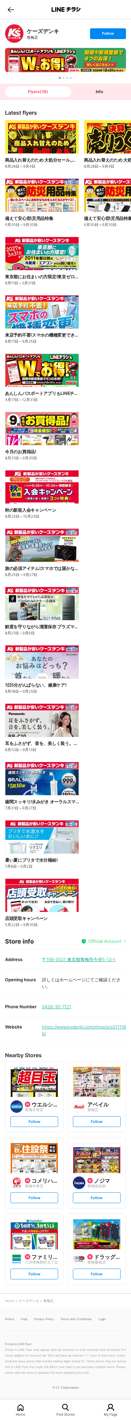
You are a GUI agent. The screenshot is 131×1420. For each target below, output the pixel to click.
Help (24, 1319)
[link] (14, 33)
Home (20, 1414)
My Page (111, 1414)
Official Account (105, 941)
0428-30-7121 (56, 1006)
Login (102, 1319)
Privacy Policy (44, 1319)
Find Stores (65, 1414)
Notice (9, 1319)
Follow (108, 35)
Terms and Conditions (76, 1319)
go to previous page (11, 9)
